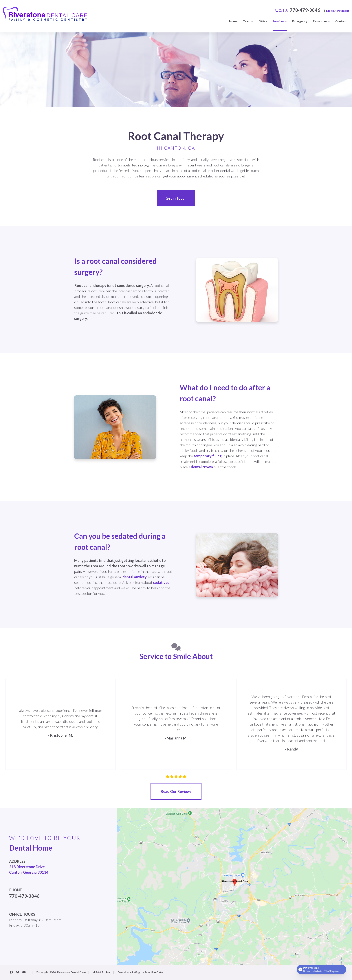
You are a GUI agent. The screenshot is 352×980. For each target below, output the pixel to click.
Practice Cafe (153, 972)
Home (233, 21)
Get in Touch (176, 198)
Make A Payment (337, 10)
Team (246, 21)
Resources (320, 21)
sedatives (161, 582)
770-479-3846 (305, 10)
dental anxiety (134, 577)
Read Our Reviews (176, 791)
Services (278, 21)
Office (262, 21)
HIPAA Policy (101, 972)
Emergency (299, 21)
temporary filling (208, 456)
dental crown (202, 467)
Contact (340, 21)
